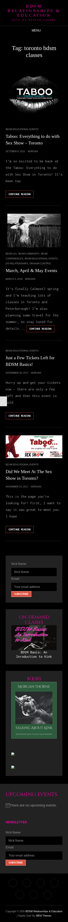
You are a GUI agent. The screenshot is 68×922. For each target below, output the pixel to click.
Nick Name (18, 563)
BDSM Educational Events (22, 129)
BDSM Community (28, 253)
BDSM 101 (11, 253)
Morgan (33, 151)
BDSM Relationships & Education (34, 11)
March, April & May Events (31, 270)
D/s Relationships (17, 263)
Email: (15, 578)
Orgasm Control (40, 263)
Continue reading (21, 195)
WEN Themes (43, 915)
